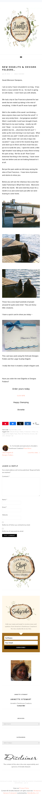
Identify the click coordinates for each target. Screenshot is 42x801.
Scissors (32, 434)
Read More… (28, 448)
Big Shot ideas (13, 429)
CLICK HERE (21, 395)
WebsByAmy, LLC (33, 793)
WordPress (19, 782)
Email (4, 507)
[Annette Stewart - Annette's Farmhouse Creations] (21, 47)
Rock (19, 434)
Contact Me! (21, 706)
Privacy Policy (24, 788)
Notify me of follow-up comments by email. (16, 525)
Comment (6, 476)
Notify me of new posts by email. (13, 531)
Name (4, 499)
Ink (37, 431)
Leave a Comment (19, 74)
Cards (19, 429)
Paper (15, 434)
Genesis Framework (35, 781)
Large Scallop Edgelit (8, 434)
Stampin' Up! (9, 435)
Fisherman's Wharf (29, 431)
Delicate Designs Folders (17, 431)
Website (5, 515)
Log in (26, 782)
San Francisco (25, 434)
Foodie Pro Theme (19, 781)
